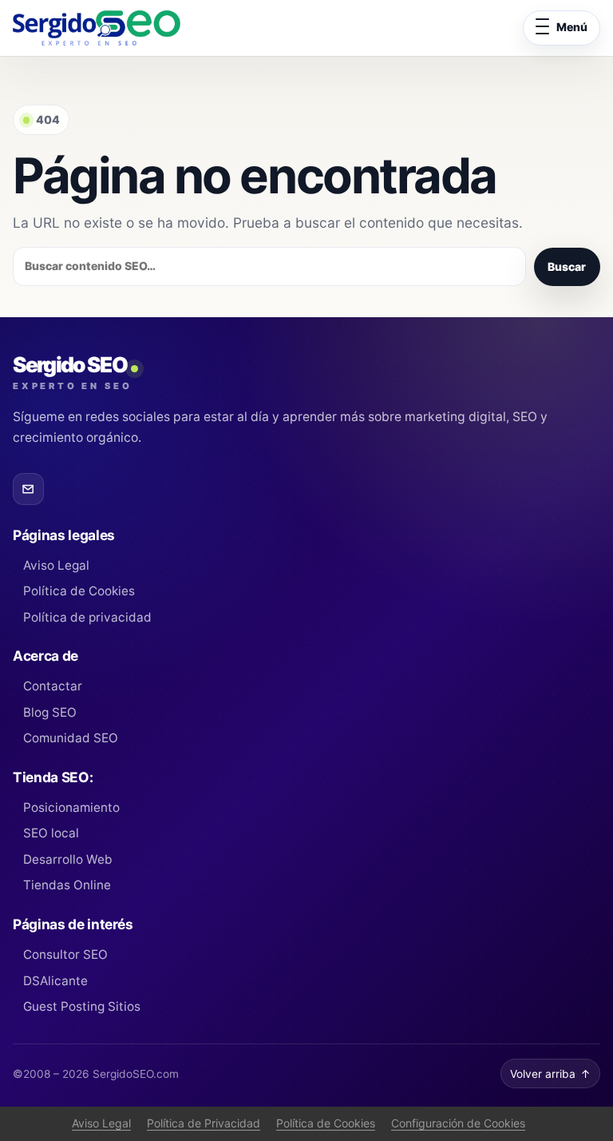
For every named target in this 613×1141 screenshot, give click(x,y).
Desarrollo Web (68, 859)
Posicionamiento (71, 807)
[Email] (28, 488)
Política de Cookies (79, 590)
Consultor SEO (65, 954)
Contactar (52, 686)
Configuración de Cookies (458, 1123)
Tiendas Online (67, 885)
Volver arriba (550, 1073)
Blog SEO (50, 712)
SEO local (51, 833)
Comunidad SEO (70, 737)
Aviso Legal (56, 565)
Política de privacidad (87, 617)
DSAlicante (55, 980)
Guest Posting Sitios (81, 1006)
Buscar (567, 266)
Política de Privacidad (203, 1123)
